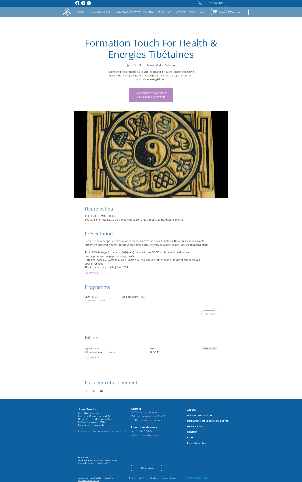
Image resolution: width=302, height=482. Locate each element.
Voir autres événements (151, 96)
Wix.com (172, 478)
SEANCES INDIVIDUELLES (199, 415)
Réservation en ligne (196, 443)
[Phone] (200, 3)
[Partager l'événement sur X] (93, 391)
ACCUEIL (191, 410)
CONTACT (192, 432)
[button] (100, 12)
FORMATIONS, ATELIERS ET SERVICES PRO (205, 421)
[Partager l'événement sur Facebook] (86, 391)
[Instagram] (83, 3)
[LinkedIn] (89, 3)
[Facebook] (77, 3)
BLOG (190, 437)
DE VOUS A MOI (195, 426)
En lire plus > (92, 273)
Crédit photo (153, 478)
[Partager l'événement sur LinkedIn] (101, 391)
